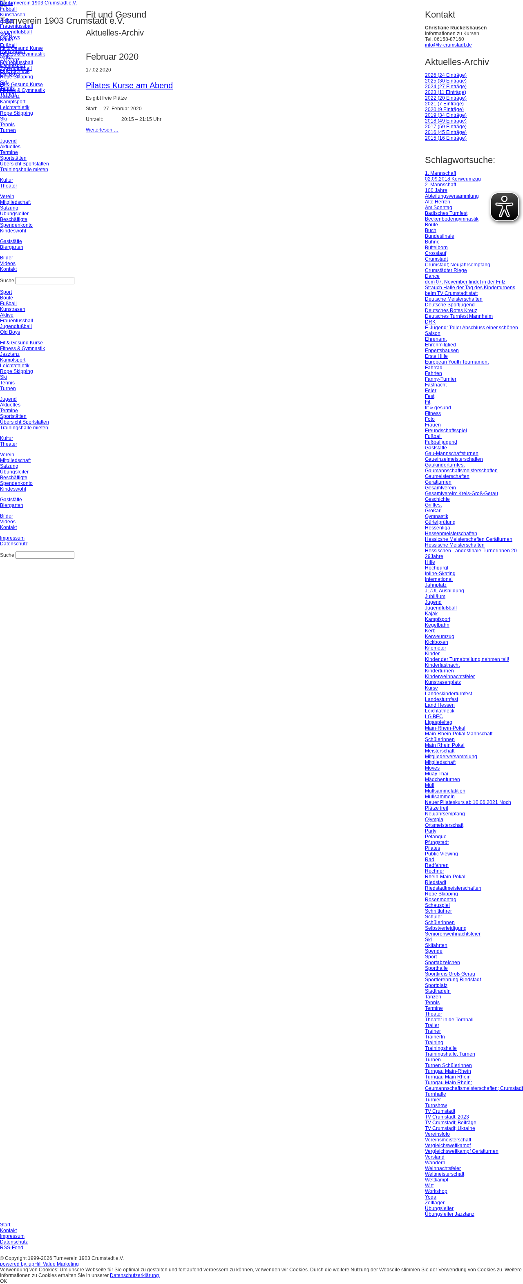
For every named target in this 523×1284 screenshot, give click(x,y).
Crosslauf (435, 253)
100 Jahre (436, 190)
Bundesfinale (439, 236)
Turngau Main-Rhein (448, 1071)
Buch (430, 230)
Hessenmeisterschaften (451, 533)
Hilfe (430, 562)
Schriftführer (438, 911)
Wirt (429, 1185)
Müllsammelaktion (445, 791)
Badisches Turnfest (446, 213)
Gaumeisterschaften (447, 476)
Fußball (433, 436)
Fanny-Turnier (440, 379)
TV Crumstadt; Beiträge (450, 1122)
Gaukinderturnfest (445, 465)
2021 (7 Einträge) (444, 104)
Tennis (432, 1002)
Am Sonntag (438, 207)
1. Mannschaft (440, 173)
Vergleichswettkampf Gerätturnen (461, 1151)
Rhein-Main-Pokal (445, 877)
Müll (429, 785)
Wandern (435, 1163)
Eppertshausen (442, 350)
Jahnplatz (436, 585)
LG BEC (434, 716)
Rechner (434, 871)
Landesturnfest (441, 699)
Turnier (433, 1100)
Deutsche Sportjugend (450, 305)
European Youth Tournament (457, 362)
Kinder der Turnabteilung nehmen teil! (467, 659)
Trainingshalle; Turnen (450, 1054)
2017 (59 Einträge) (446, 127)
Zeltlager (435, 1203)
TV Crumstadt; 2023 (447, 1117)
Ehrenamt (436, 339)
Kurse (431, 688)
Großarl (433, 511)
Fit (427, 402)
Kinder (432, 654)
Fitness (433, 413)
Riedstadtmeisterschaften (453, 888)
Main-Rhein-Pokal (445, 728)
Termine (434, 1008)
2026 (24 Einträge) (446, 75)
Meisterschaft (439, 751)
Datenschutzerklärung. (135, 1275)
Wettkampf (436, 1180)
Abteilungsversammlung (452, 196)
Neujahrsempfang (445, 814)
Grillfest (433, 505)
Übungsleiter (439, 1208)
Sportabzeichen (442, 962)
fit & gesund (438, 408)
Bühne (432, 242)
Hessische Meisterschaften (455, 545)
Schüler (433, 917)
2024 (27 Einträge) (446, 86)
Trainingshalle (441, 1048)
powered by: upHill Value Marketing (39, 1264)
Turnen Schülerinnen (448, 1065)
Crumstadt (436, 259)
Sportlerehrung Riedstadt (453, 980)
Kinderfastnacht (442, 665)
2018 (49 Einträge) (446, 121)
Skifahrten (436, 945)
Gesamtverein (440, 488)
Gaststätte (436, 448)
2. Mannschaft (440, 185)
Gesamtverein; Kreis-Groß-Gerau (461, 493)
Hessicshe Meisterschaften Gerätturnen (468, 539)
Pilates (432, 848)
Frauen (433, 425)
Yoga (430, 1197)
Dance (432, 276)
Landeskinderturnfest (448, 694)
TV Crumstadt (440, 1111)
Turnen (433, 1060)
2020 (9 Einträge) (444, 109)
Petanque (436, 837)
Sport (431, 957)
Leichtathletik (439, 711)
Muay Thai (436, 774)
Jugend (433, 602)
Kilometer (435, 648)
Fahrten (433, 373)
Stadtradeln (438, 991)
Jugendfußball (441, 608)
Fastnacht (436, 385)
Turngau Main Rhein (448, 1077)
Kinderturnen (439, 671)
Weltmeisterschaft (444, 1174)
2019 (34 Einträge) (446, 115)
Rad (429, 859)
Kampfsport (437, 619)
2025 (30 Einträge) (446, 81)
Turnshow (436, 1105)
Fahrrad (434, 368)
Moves (432, 768)
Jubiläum (435, 596)
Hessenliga (437, 528)
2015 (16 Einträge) (446, 138)
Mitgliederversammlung (451, 756)
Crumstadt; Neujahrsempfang (457, 265)
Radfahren (437, 865)
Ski (428, 939)
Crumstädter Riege (446, 270)
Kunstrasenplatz (443, 682)
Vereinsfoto (437, 1134)
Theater (433, 1014)
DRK (430, 322)
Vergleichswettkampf (448, 1145)
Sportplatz (436, 985)
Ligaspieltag (438, 722)
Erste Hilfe (436, 356)
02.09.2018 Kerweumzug (453, 179)
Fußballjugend (441, 442)
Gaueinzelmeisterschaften (454, 459)
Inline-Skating (440, 573)
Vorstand (435, 1157)
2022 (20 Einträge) (446, 98)
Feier (430, 390)
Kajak (431, 613)
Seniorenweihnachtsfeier (453, 934)
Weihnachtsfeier (443, 1168)
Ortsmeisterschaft (444, 825)
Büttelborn (436, 247)
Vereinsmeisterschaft (448, 1140)
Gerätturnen (438, 482)
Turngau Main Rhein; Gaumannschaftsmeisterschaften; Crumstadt (474, 1085)
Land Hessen (440, 705)
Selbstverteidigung (446, 928)
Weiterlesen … (102, 130)
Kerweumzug (439, 636)
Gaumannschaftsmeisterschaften (461, 470)
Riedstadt (435, 882)
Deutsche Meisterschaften (454, 299)
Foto (430, 419)
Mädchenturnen (442, 779)
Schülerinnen (440, 922)
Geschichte (437, 499)
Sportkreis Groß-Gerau (450, 974)
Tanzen (433, 997)
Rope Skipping (441, 894)
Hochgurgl (436, 568)
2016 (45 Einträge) (446, 132)
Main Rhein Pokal (445, 745)
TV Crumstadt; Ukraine (450, 1128)
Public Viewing (441, 854)
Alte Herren (437, 202)
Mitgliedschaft (440, 762)
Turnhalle (435, 1094)
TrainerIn (435, 1037)
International (439, 579)
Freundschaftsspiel (446, 430)
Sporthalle (436, 968)
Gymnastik (436, 516)
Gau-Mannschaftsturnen (451, 453)
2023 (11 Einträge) (445, 92)
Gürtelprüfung (440, 522)
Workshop (436, 1191)
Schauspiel (437, 905)
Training (434, 1042)
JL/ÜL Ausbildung (444, 591)
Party (430, 831)
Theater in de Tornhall (449, 1020)
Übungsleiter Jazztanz (449, 1214)
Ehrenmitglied (440, 345)
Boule (431, 225)
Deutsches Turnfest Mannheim (459, 316)
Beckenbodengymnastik (451, 219)
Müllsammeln (440, 796)
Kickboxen (436, 642)
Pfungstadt (437, 842)
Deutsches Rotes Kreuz (451, 310)
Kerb (430, 631)
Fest (429, 396)
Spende (434, 951)
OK (3, 1281)
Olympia (434, 819)
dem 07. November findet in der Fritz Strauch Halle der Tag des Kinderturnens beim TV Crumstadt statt (470, 287)
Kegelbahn (437, 625)
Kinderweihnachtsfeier (450, 676)
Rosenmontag (440, 899)
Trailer (432, 1025)
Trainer (433, 1031)
